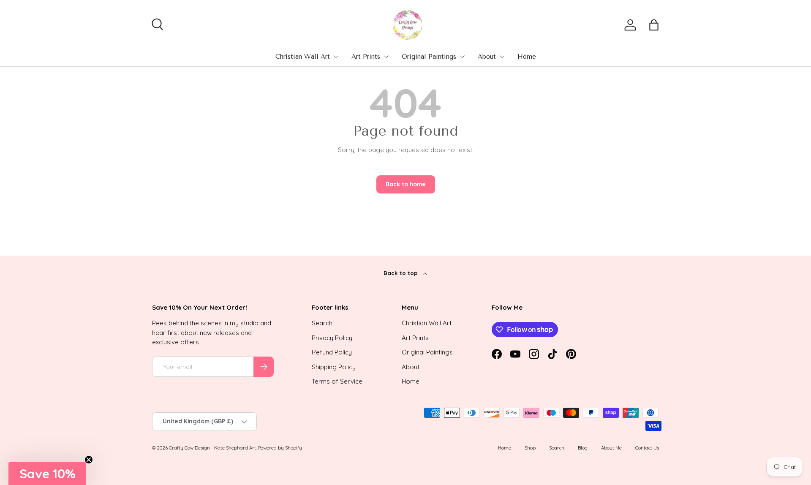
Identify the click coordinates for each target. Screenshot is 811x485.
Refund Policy (332, 352)
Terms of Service (337, 381)
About (487, 56)
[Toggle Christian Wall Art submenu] (336, 57)
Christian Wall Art (302, 56)
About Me (611, 448)
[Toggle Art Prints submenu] (386, 57)
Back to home (406, 184)
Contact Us (647, 448)
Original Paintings (429, 56)
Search (322, 323)
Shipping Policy (334, 367)
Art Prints (365, 56)
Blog (583, 448)
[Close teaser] (88, 459)
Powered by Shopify (280, 448)
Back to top (401, 273)
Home (526, 56)
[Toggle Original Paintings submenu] (462, 57)
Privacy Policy (332, 338)
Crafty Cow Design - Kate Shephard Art (212, 448)
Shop (530, 448)
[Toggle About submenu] (502, 57)
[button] (654, 25)
